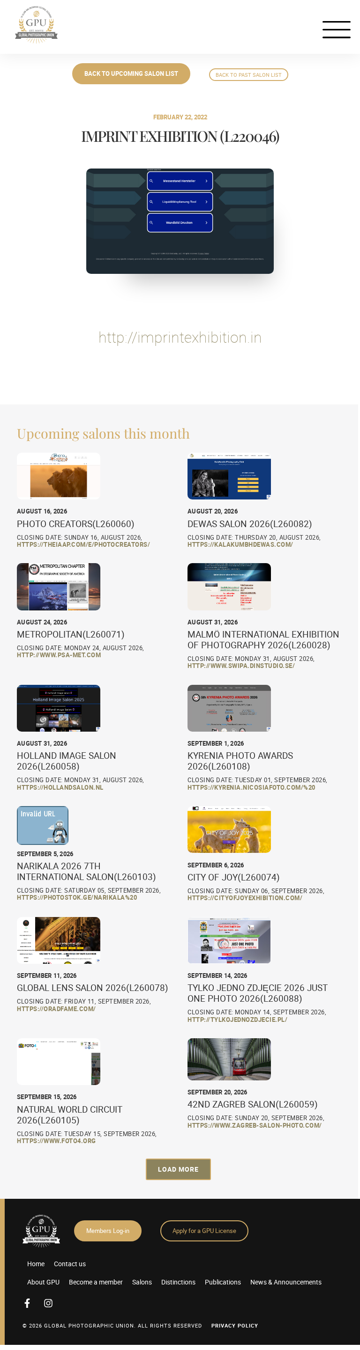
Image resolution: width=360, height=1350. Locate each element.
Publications (223, 1281)
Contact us (70, 1263)
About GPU (43, 1281)
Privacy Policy (234, 1325)
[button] (178, 1169)
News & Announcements (286, 1281)
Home (36, 1263)
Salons (142, 1281)
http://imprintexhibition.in (180, 337)
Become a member (96, 1281)
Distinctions (178, 1281)
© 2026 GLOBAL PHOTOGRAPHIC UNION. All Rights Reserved (112, 1325)
